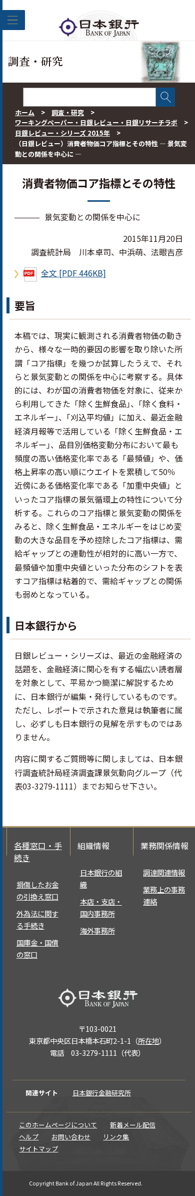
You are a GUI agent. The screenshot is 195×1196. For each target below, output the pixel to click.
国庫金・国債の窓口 (37, 948)
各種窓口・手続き (38, 852)
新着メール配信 (133, 1124)
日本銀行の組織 (101, 878)
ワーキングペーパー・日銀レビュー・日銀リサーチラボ (96, 122)
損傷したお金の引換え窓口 (37, 890)
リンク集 (116, 1136)
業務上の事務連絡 (164, 895)
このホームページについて (58, 1124)
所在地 (148, 1040)
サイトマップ (38, 1148)
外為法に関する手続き (37, 919)
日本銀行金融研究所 (101, 1092)
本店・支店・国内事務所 (101, 907)
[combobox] (89, 97)
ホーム (24, 112)
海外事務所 (97, 930)
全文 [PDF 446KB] (73, 273)
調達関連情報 (164, 872)
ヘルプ (28, 1136)
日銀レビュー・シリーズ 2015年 (62, 133)
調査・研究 (68, 112)
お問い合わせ (71, 1136)
